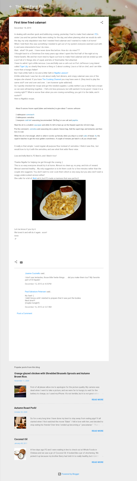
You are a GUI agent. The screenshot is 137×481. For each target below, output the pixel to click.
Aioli (35, 178)
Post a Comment (24, 313)
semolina (33, 129)
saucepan (37, 125)
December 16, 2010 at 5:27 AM (38, 307)
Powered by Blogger (70, 474)
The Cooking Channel (51, 79)
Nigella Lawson (61, 73)
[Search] (126, 7)
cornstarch (30, 115)
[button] (101, 23)
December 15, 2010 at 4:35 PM (38, 284)
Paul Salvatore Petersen (35, 291)
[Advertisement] (119, 57)
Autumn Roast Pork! (25, 407)
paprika (75, 120)
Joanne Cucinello (32, 273)
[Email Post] (21, 263)
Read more (97, 399)
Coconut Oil (20, 439)
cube (85, 136)
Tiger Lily (24, 66)
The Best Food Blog (30, 6)
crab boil (28, 120)
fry (96, 136)
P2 (96, 34)
